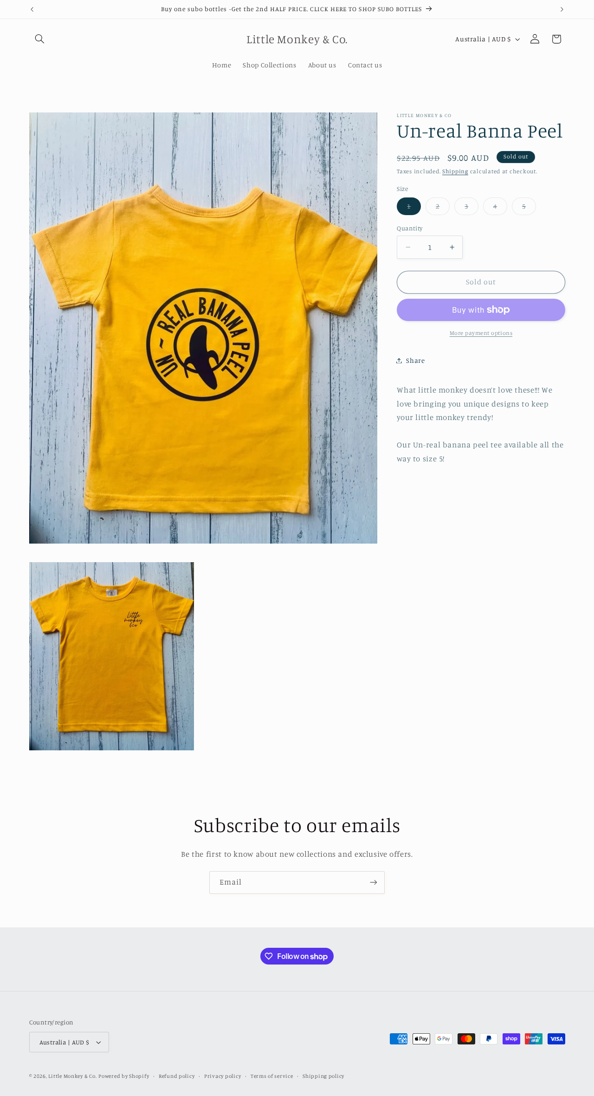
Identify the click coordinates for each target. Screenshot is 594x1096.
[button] (40, 39)
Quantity (409, 228)
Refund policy (177, 1076)
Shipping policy (323, 1076)
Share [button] (415, 360)
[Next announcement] (562, 9)
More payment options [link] (481, 332)
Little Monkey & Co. (72, 1076)
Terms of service (272, 1076)
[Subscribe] (373, 882)
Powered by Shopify (123, 1076)
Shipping (455, 171)
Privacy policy (222, 1076)
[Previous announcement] (32, 9)
